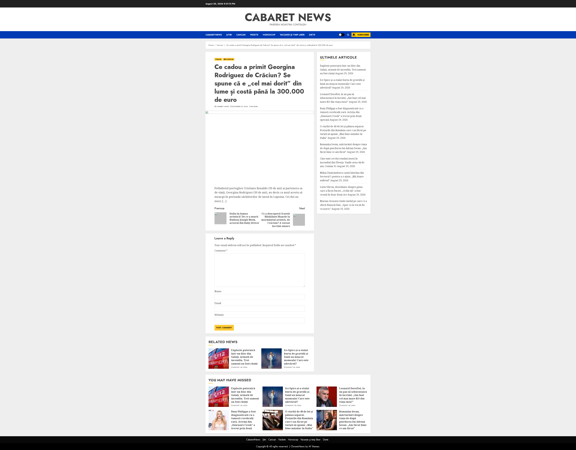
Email (217, 303)
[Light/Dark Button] (342, 34)
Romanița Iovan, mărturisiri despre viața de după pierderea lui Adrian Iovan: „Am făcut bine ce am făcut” (343, 148)
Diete (312, 34)
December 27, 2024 (240, 107)
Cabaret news (288, 17)
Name (217, 291)
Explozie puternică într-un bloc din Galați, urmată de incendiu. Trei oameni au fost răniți (244, 357)
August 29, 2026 (240, 367)
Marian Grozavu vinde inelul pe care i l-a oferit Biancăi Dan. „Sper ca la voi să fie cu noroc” (343, 205)
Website (219, 314)
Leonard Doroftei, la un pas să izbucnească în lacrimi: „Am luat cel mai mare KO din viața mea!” (343, 98)
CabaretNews (214, 34)
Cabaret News (222, 107)
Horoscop (269, 34)
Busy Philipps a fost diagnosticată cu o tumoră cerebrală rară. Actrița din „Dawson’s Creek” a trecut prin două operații (243, 421)
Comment (220, 250)
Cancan (241, 34)
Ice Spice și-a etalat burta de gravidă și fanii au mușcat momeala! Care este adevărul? (296, 357)
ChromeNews (298, 446)
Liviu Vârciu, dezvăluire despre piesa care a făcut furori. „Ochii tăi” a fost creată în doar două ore (341, 190)
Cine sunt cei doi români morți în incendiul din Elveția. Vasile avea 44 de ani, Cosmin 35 (342, 162)
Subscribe (363, 34)
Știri (229, 34)
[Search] (348, 35)
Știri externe (228, 59)
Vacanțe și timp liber (292, 34)
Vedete (254, 34)
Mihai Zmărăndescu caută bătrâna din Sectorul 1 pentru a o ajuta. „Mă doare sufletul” (342, 176)
